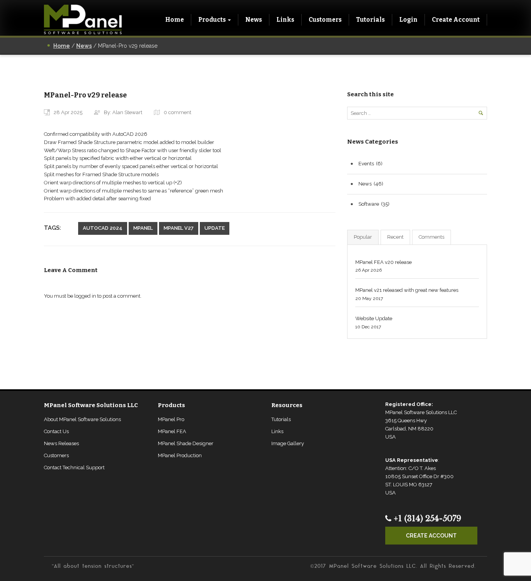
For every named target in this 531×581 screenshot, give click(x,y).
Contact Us (56, 431)
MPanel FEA (172, 431)
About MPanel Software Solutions (82, 419)
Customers (325, 19)
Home (174, 19)
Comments (431, 237)
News (253, 19)
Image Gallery (287, 443)
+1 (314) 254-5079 (426, 518)
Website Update (373, 318)
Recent (395, 237)
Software (368, 204)
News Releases (61, 443)
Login (408, 19)
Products (212, 19)
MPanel (143, 228)
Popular (363, 237)
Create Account (456, 19)
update (214, 228)
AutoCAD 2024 (102, 228)
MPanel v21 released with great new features (406, 290)
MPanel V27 (179, 228)
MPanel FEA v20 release (383, 262)
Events (366, 163)
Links (285, 19)
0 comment (177, 112)
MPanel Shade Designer (185, 443)
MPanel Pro (171, 419)
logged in (85, 296)
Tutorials (370, 19)
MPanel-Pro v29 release (85, 95)
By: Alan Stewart (123, 112)
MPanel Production (180, 455)
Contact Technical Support (74, 467)
